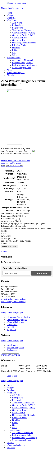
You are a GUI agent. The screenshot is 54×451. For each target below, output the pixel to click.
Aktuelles (11, 75)
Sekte (14, 55)
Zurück (4, 251)
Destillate (16, 47)
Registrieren (12, 350)
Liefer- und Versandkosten (18, 317)
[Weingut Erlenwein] (16, 3)
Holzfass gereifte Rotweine (24, 42)
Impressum (11, 329)
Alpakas (10, 70)
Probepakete (17, 25)
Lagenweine (17, 28)
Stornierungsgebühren (21, 67)
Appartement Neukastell (22, 60)
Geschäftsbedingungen (17, 319)
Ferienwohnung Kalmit (22, 62)
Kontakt (10, 327)
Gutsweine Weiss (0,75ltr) (23, 33)
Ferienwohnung (13, 57)
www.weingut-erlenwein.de (13, 301)
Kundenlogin (12, 345)
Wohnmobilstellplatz (16, 72)
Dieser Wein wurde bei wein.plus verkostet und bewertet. (15, 161)
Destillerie (11, 18)
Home (9, 13)
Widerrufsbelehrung (15, 322)
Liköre (15, 50)
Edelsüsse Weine (19, 45)
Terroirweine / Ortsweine (23, 30)
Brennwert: (6, 216)
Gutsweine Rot (18, 40)
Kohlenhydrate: (8, 218)
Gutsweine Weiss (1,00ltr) (23, 35)
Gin (14, 52)
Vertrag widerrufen (10, 355)
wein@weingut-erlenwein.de (13, 299)
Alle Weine (17, 23)
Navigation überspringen (12, 8)
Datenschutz (12, 324)
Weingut (10, 15)
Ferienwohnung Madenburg (24, 65)
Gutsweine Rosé (19, 38)
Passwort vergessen (15, 347)
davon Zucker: (7, 221)
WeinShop (11, 20)
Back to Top (12, 376)
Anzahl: (4, 243)
